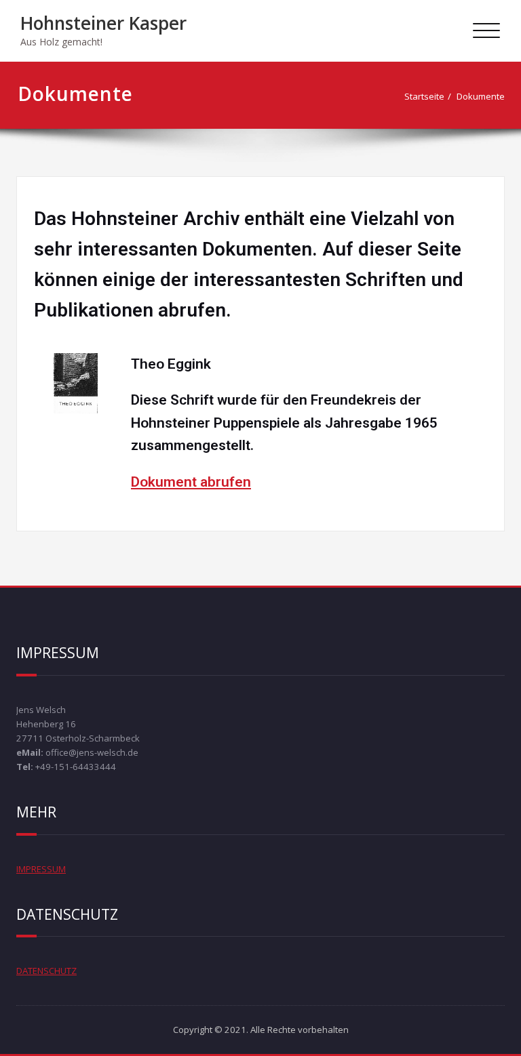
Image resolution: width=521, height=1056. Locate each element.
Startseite (424, 96)
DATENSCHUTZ (46, 970)
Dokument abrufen (191, 482)
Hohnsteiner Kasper (103, 23)
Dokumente (481, 96)
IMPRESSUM (41, 869)
